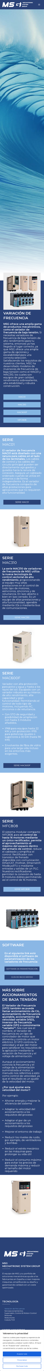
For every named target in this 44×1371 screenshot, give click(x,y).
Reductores (10, 1318)
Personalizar (22, 1360)
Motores (8, 1315)
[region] (22, 1350)
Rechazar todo (22, 1366)
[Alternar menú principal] (39, 4)
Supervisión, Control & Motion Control (21, 1313)
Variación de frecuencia (14, 1309)
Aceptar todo (22, 1354)
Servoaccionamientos (14, 1311)
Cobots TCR (10, 1320)
